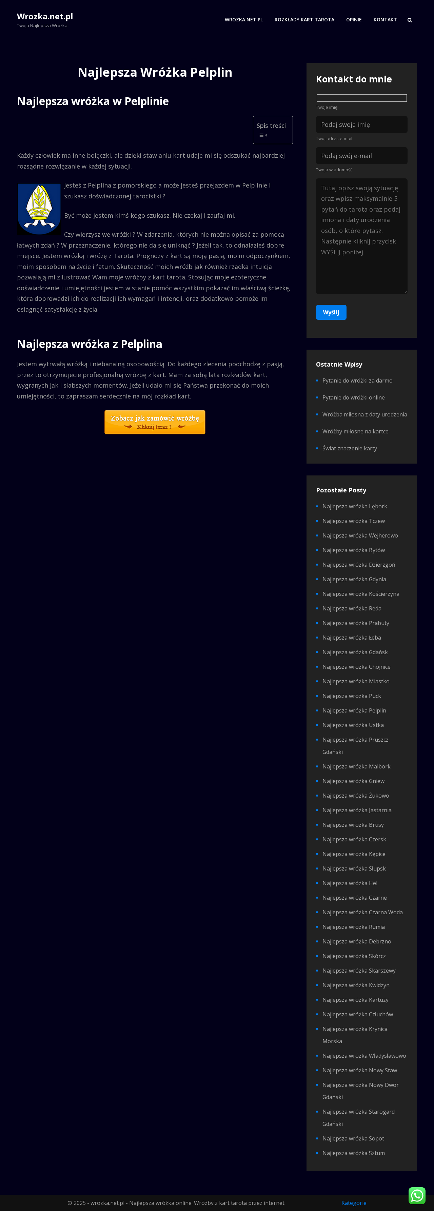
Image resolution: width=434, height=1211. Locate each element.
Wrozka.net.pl (45, 16)
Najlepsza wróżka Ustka (353, 725)
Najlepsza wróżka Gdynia (354, 579)
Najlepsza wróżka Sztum (353, 1153)
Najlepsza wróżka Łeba (351, 637)
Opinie (354, 19)
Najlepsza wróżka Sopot (353, 1138)
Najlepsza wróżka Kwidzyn (356, 985)
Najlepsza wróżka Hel (349, 883)
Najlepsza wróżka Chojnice (356, 666)
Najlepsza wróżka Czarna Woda (362, 912)
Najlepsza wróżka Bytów (353, 550)
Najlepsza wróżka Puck (351, 696)
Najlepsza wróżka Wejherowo (360, 535)
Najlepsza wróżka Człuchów (357, 1014)
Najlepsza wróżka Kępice (354, 854)
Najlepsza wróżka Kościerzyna (360, 594)
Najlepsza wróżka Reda (351, 608)
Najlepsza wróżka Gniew (353, 781)
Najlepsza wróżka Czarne (354, 897)
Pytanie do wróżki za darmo (357, 380)
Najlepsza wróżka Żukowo (355, 795)
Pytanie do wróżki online (353, 397)
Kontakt (385, 19)
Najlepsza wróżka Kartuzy (355, 999)
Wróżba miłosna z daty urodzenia (364, 414)
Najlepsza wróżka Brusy (353, 824)
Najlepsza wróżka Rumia (353, 927)
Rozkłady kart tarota (304, 19)
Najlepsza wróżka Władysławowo (364, 1055)
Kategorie (354, 1203)
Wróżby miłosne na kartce (355, 431)
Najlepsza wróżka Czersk (354, 839)
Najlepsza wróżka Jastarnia (357, 810)
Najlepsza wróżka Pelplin (354, 710)
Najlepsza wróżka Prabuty (355, 623)
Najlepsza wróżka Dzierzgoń (358, 564)
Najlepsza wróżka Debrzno (356, 941)
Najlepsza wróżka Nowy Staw (359, 1070)
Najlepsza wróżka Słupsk (354, 868)
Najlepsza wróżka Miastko (356, 681)
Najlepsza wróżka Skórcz (354, 956)
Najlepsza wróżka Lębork (354, 506)
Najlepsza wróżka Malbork (356, 766)
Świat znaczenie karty (349, 448)
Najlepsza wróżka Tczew (353, 521)
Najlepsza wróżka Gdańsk (355, 652)
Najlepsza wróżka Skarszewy (359, 970)
